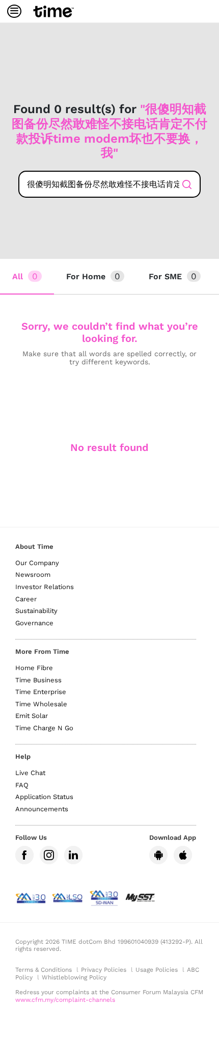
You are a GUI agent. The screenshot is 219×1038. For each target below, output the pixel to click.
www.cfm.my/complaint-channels (65, 999)
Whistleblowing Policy (74, 977)
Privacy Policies (103, 969)
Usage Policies (156, 969)
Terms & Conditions (43, 969)
